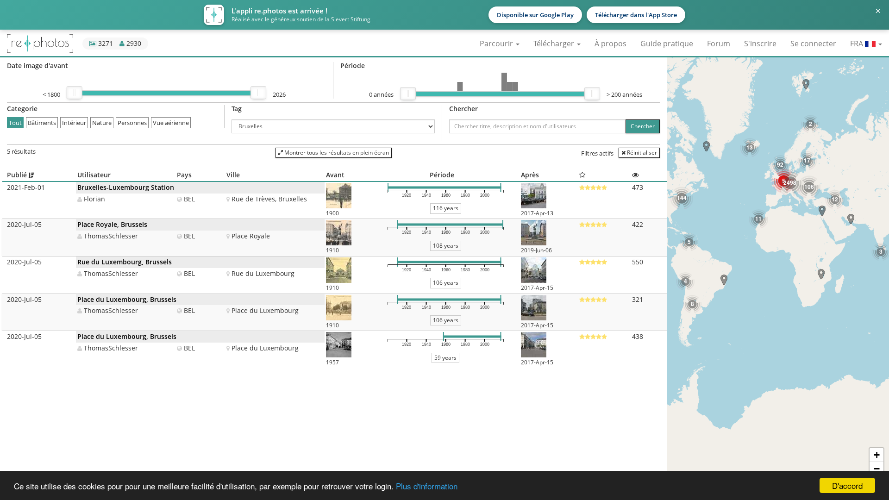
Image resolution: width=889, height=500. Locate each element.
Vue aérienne (171, 123)
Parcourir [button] (497, 43)
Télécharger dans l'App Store (636, 15)
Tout (15, 123)
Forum (718, 43)
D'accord (847, 485)
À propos (610, 43)
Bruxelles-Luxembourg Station (125, 187)
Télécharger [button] (554, 43)
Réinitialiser (641, 152)
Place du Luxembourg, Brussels (126, 299)
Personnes (132, 123)
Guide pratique (666, 43)
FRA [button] (857, 43)
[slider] (74, 92)
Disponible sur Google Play (535, 15)
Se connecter (813, 43)
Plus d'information (426, 486)
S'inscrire (760, 43)
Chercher (643, 126)
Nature (102, 123)
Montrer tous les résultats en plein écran (336, 152)
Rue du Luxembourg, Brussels (124, 261)
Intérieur (74, 123)
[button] (821, 274)
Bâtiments (42, 123)
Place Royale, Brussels (112, 224)
